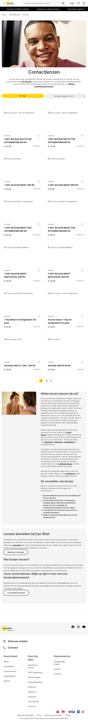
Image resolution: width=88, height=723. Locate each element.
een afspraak (26, 82)
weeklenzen (58, 442)
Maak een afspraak (15, 552)
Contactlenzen (14, 15)
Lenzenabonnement (16, 593)
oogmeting (17, 545)
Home (4, 15)
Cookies (68, 715)
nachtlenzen (70, 474)
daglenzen (49, 442)
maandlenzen (69, 442)
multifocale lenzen (65, 464)
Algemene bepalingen (25, 715)
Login (72, 3)
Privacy (39, 715)
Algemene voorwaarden (53, 715)
